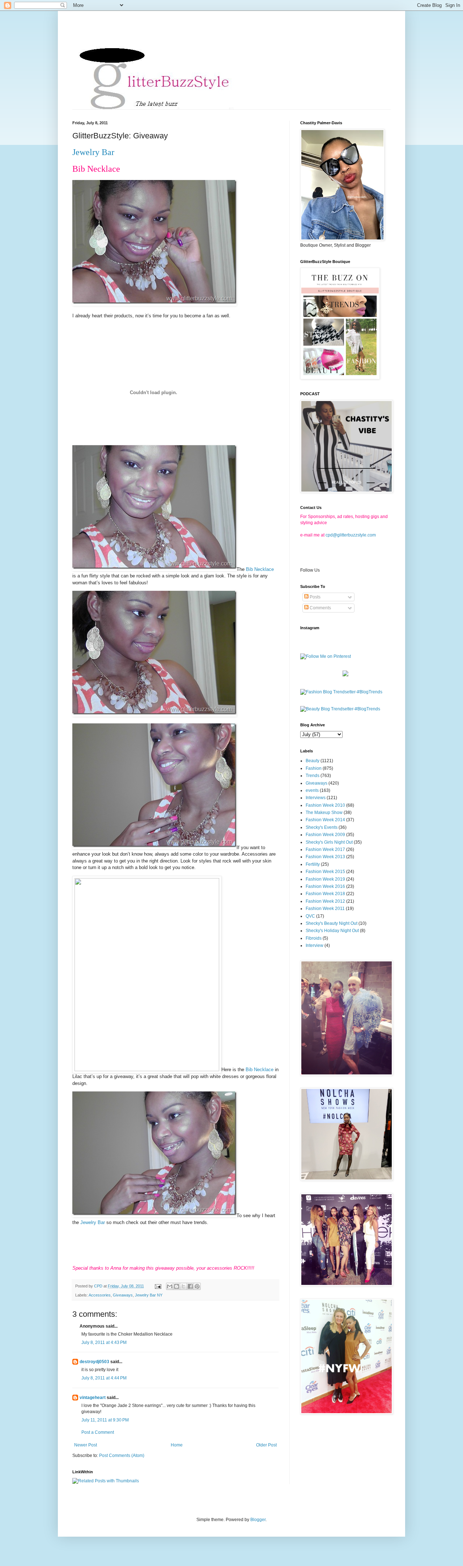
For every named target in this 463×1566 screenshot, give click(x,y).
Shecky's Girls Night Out (329, 842)
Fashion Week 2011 (325, 908)
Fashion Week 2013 (325, 856)
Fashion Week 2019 (325, 879)
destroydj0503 (94, 1361)
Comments (320, 607)
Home (177, 1445)
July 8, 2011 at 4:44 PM (104, 1378)
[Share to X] (183, 1286)
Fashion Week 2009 (325, 834)
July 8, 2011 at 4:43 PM (104, 1342)
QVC (310, 916)
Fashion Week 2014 (325, 819)
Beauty (312, 760)
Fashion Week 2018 (325, 893)
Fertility (313, 864)
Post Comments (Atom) (121, 1455)
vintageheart (93, 1397)
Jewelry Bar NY (148, 1295)
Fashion (314, 768)
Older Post (266, 1445)
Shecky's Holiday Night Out (332, 930)
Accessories (100, 1295)
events (312, 790)
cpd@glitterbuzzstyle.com (351, 535)
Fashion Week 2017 (325, 849)
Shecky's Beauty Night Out (331, 923)
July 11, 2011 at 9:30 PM (105, 1420)
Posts (314, 597)
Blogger (258, 1519)
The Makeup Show (324, 812)
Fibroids (314, 938)
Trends (312, 775)
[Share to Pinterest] (197, 1286)
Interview (314, 945)
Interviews (316, 797)
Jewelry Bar (93, 152)
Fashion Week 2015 (325, 871)
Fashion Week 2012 (325, 901)
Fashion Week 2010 (325, 805)
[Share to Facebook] (190, 1286)
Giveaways (123, 1295)
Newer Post (85, 1445)
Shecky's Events (321, 827)
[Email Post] (157, 1286)
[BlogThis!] (176, 1286)
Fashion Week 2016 (325, 886)
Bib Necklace (260, 569)
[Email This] (169, 1286)
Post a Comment (97, 1432)
